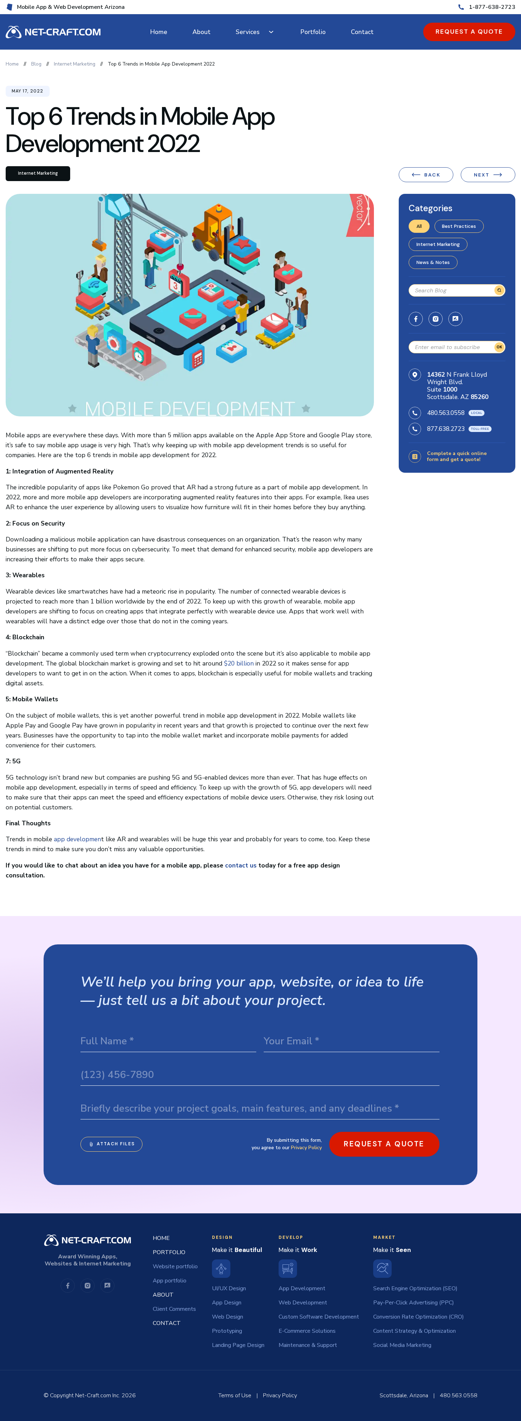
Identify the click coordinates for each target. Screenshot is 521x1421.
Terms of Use (234, 1395)
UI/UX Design (229, 1288)
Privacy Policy (306, 1147)
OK (499, 347)
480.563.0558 (446, 413)
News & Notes (433, 262)
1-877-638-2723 (492, 7)
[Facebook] (416, 319)
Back (432, 175)
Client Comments (174, 1309)
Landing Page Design (238, 1345)
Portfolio (313, 32)
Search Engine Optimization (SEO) (415, 1288)
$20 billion (239, 663)
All (419, 226)
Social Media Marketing (402, 1345)
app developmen (77, 839)
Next (481, 175)
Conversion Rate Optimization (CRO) (418, 1316)
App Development (302, 1288)
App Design (226, 1302)
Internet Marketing (438, 244)
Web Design (227, 1316)
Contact (362, 32)
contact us (241, 865)
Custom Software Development (319, 1316)
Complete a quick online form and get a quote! (457, 456)
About (201, 32)
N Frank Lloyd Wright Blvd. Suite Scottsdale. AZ (457, 385)
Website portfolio (175, 1266)
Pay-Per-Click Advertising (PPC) (413, 1302)
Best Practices (459, 226)
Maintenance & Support (308, 1345)
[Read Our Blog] (455, 319)
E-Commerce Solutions (307, 1331)
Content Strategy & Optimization (414, 1331)
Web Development (303, 1302)
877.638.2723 (446, 429)
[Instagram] (435, 319)
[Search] (499, 290)
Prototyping (227, 1331)
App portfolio (169, 1280)
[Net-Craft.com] (53, 32)
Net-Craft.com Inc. (97, 1395)
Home (158, 32)
